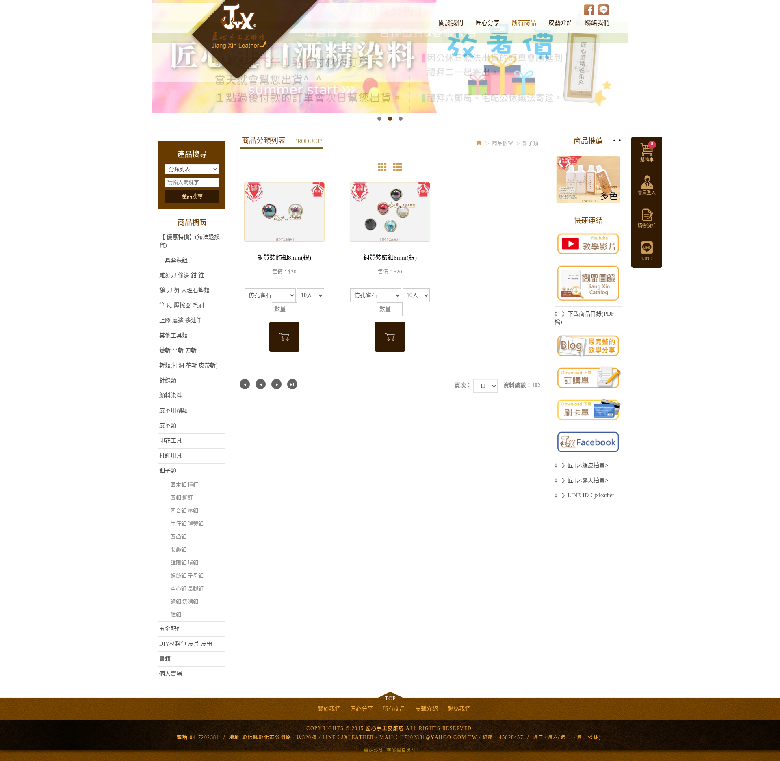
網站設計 (374, 750)
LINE (603, 9)
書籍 (165, 659)
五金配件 (170, 629)
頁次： (463, 385)
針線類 (167, 380)
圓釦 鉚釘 (182, 497)
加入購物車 (284, 337)
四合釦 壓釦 (184, 510)
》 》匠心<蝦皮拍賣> (581, 465)
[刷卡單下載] (588, 410)
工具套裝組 (173, 260)
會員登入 (647, 192)
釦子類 (167, 471)
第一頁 (245, 384)
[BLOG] (588, 346)
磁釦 (176, 614)
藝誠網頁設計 (401, 750)
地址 (234, 737)
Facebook (589, 9)
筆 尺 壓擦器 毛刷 (181, 305)
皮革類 (167, 426)
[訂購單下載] (588, 378)
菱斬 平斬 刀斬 (178, 350)
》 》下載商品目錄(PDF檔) (584, 318)
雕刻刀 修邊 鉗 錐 (181, 275)
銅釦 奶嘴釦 (184, 601)
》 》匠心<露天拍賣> (581, 480)
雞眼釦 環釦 (184, 562)
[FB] (588, 442)
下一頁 (276, 384)
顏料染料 (170, 395)
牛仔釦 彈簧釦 (187, 523)
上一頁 (261, 384)
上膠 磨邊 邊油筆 (180, 320)
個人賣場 (170, 674)
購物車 (647, 151)
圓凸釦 (178, 536)
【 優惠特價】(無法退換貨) (189, 241)
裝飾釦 (178, 549)
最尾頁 (292, 384)
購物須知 (647, 225)
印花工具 (170, 441)
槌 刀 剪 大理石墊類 (184, 290)
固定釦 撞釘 (184, 484)
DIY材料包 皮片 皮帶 (185, 644)
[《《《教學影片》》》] (588, 244)
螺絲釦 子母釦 (187, 575)
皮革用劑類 (173, 411)
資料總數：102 (521, 385)
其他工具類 (173, 335)
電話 (182, 737)
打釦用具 (170, 456)
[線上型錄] (588, 283)
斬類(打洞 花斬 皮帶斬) (188, 365)
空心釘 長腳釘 (187, 588)
